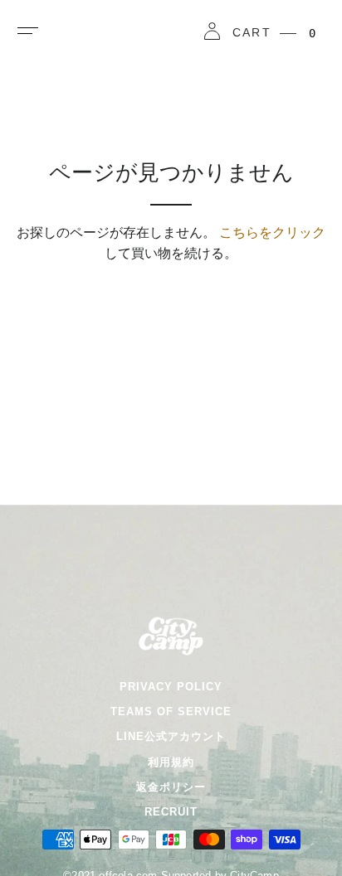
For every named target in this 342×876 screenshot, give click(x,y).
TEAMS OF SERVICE (171, 711)
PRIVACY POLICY (171, 686)
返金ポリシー (171, 787)
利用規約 (171, 762)
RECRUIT (171, 812)
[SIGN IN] (212, 33)
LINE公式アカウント (171, 736)
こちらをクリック (272, 232)
